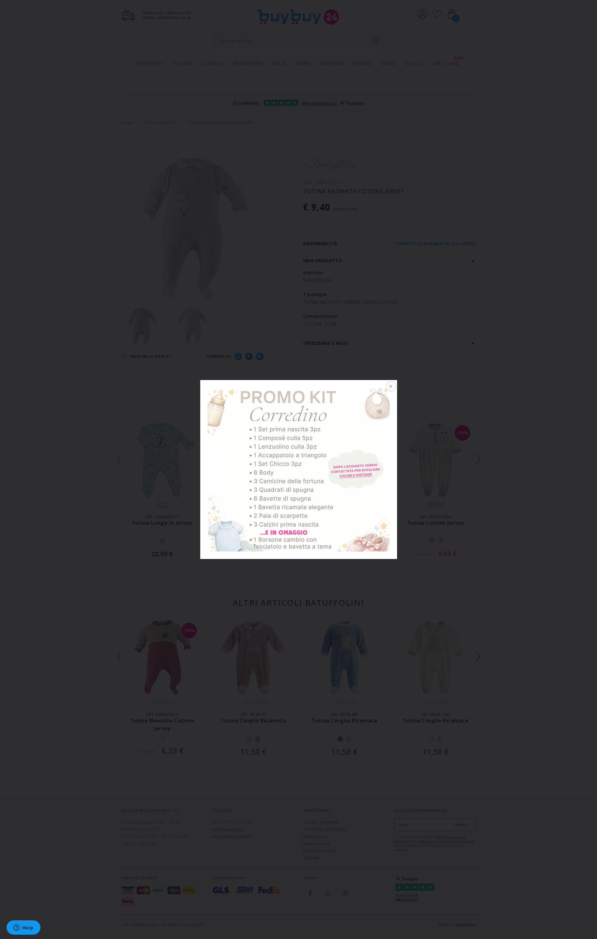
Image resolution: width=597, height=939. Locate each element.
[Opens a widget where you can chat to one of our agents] (23, 928)
